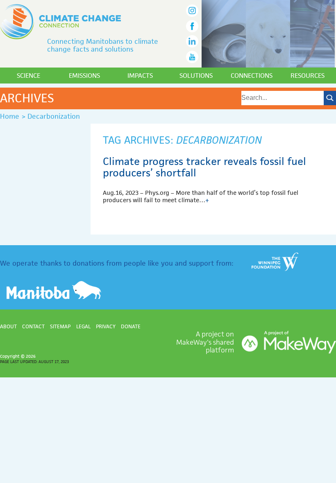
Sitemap (60, 326)
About (8, 326)
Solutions (196, 75)
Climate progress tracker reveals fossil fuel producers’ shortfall (204, 167)
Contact (33, 326)
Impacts (140, 75)
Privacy (106, 326)
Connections (251, 75)
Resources (308, 75)
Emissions (84, 75)
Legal (83, 326)
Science (28, 75)
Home (9, 116)
